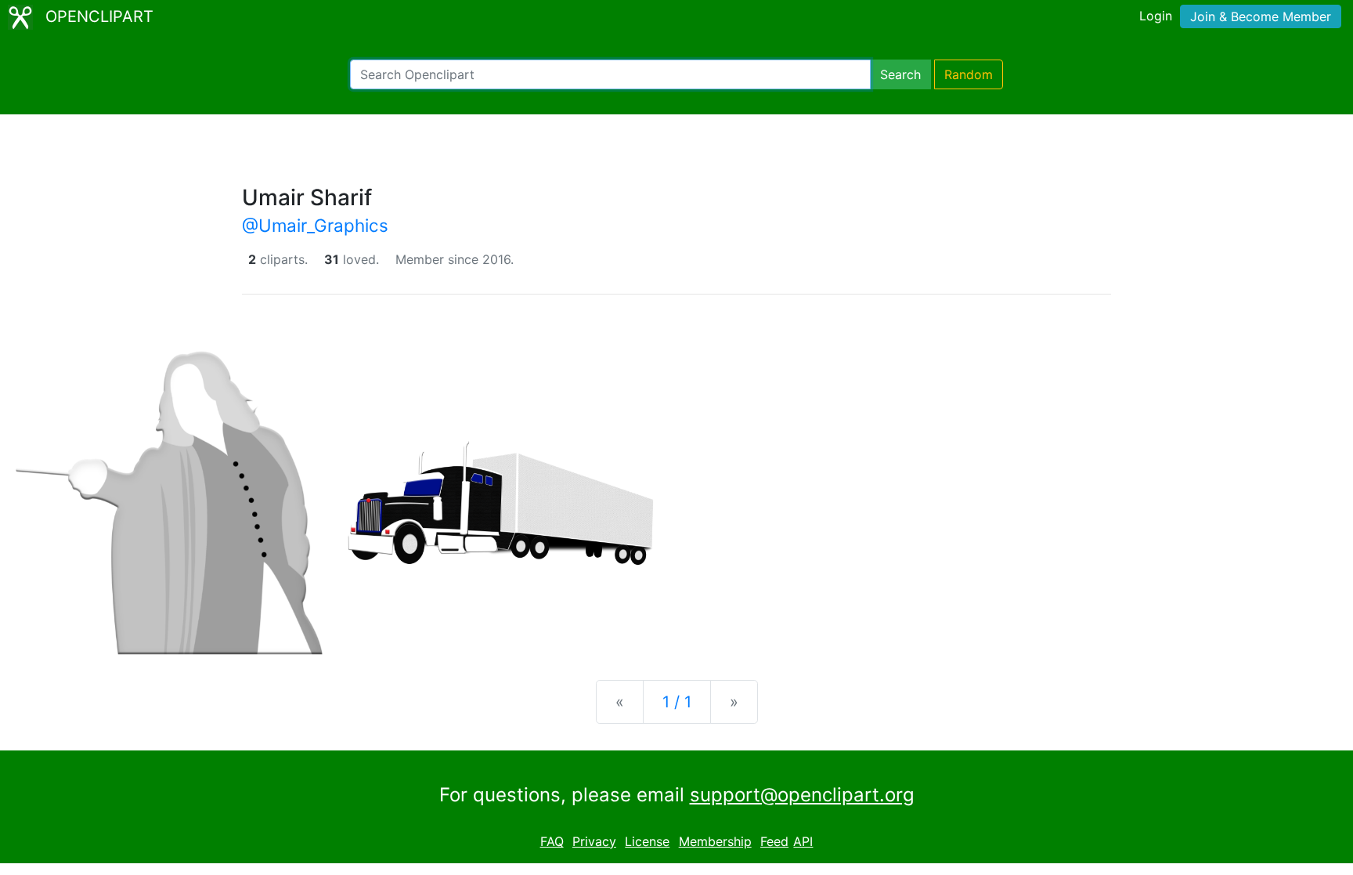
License (647, 841)
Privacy (594, 841)
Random (968, 74)
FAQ (552, 841)
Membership (715, 841)
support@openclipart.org (802, 794)
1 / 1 (676, 701)
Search (900, 74)
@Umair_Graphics (315, 225)
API (803, 841)
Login (1155, 16)
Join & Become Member (1260, 16)
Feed (774, 841)
